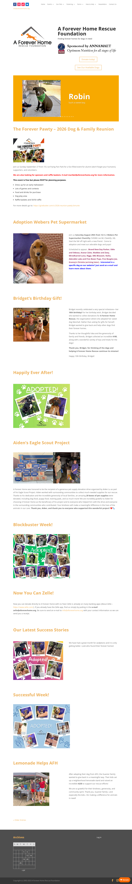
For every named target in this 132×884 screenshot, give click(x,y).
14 (31, 855)
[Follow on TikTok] (23, 4)
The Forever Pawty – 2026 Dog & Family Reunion (63, 129)
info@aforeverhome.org (21, 9)
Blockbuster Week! (33, 524)
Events (49, 4)
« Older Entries (19, 820)
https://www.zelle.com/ (23, 607)
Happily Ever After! (33, 372)
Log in (99, 837)
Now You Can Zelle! (33, 593)
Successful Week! (31, 695)
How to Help (90, 4)
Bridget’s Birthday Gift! (37, 298)
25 (20, 863)
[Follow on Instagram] (19, 4)
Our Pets (59, 4)
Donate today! (88, 59)
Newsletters (102, 4)
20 (27, 859)
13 (27, 855)
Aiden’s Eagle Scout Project (41, 442)
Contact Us (112, 4)
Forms (79, 4)
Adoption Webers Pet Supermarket (50, 222)
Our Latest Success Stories (41, 630)
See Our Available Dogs (88, 67)
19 (24, 859)
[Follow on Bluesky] (27, 4)
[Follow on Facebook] (14, 4)
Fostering (70, 4)
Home (43, 4)
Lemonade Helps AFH (35, 763)
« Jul (23, 870)
